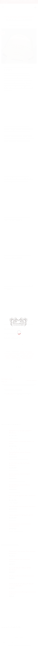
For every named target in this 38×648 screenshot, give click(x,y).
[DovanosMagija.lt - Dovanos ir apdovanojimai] (19, 322)
